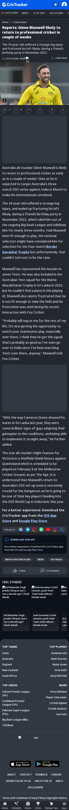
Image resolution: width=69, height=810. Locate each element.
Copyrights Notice (56, 798)
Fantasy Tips (51, 808)
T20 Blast (7, 725)
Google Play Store (33, 521)
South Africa (9, 675)
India (40, 559)
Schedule (16, 808)
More (64, 808)
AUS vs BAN (56, 13)
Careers (56, 774)
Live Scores (11, 12)
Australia (56, 559)
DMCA (59, 781)
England (7, 664)
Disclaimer (35, 787)
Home (5, 808)
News (25, 13)
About (11, 774)
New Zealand (10, 670)
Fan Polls (61, 714)
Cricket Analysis (57, 708)
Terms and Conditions (15, 798)
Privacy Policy (37, 798)
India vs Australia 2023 (17, 559)
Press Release (58, 691)
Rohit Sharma (59, 658)
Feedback (41, 774)
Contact (26, 774)
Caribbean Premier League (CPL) (13, 702)
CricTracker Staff (13, 58)
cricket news (20, 22)
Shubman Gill (59, 653)
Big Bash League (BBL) (15, 719)
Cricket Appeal (58, 703)
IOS (16, 549)
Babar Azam (60, 664)
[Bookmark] (40, 109)
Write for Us (43, 781)
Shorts (28, 808)
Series (38, 808)
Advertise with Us (18, 781)
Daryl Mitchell (58, 675)
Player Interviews (56, 697)
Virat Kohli (61, 670)
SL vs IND (38, 13)
